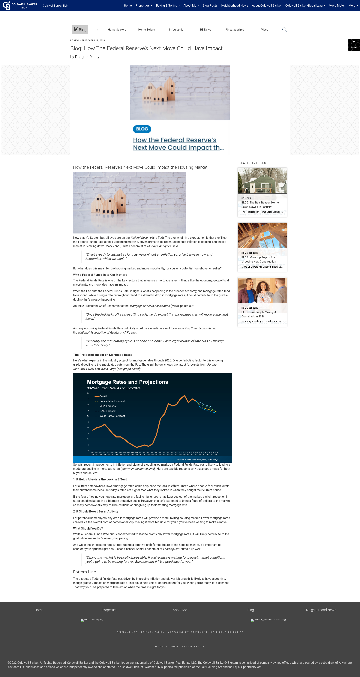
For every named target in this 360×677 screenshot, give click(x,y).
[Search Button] (285, 30)
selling (100, 501)
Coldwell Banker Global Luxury (305, 5)
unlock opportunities (162, 583)
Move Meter (337, 5)
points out (186, 306)
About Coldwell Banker (267, 5)
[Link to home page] (22, 5)
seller (216, 268)
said (175, 246)
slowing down (95, 246)
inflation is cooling (199, 242)
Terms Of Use (127, 632)
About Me (192, 7)
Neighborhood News (234, 5)
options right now (103, 549)
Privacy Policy (153, 632)
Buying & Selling (168, 7)
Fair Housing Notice (227, 632)
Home (128, 5)
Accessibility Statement (188, 632)
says (133, 332)
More (354, 7)
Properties (144, 7)
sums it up (187, 549)
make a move (218, 522)
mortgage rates (168, 280)
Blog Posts (210, 5)
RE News (75, 40)
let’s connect (220, 583)
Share (354, 47)
